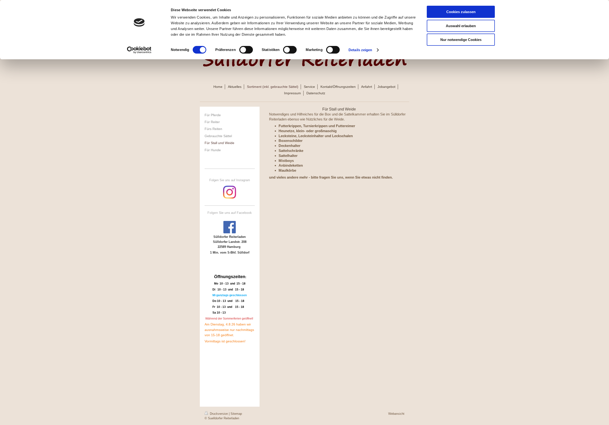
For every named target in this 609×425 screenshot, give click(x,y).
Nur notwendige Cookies (460, 40)
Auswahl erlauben (461, 26)
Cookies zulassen (461, 12)
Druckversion (219, 413)
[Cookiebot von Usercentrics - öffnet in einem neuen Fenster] (139, 50)
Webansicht (396, 413)
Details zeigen (360, 50)
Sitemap (236, 413)
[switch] (246, 50)
